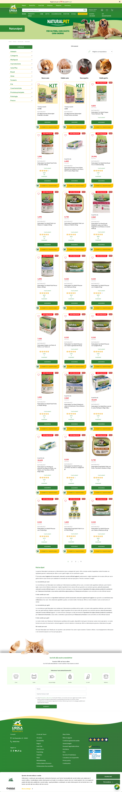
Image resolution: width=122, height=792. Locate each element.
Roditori (106, 682)
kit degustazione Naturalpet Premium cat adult (45, 114)
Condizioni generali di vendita (71, 740)
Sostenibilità (40, 740)
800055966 (16, 741)
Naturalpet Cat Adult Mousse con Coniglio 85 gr (100, 286)
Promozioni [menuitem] (83, 14)
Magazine (58, 5)
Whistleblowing (41, 760)
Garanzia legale (67, 743)
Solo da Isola (20, 41)
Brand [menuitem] (24, 14)
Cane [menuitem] (41, 14)
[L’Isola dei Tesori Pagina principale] (13, 8)
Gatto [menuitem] (47, 14)
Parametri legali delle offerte (71, 746)
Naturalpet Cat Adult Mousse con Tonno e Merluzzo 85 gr (100, 529)
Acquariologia (52, 682)
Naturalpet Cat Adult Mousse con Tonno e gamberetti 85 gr (73, 344)
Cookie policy (67, 763)
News (38, 757)
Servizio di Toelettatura (69, 755)
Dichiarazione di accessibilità (45, 766)
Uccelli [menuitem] (73, 14)
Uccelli (88, 682)
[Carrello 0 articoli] (112, 10)
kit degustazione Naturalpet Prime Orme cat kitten (72, 114)
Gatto (34, 682)
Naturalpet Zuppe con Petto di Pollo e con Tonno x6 (46, 346)
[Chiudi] (119, 1)
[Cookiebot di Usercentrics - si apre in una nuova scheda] (10, 789)
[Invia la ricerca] (85, 10)
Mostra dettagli (26, 788)
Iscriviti (46, 706)
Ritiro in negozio (67, 738)
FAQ (64, 752)
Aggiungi (48, 122)
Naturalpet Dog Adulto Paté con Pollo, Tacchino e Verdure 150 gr (101, 467)
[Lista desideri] (107, 10)
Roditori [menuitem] (66, 14)
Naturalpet (27, 41)
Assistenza (68, 5)
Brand (14, 41)
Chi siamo (39, 738)
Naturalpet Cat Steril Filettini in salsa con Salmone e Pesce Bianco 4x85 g (74, 406)
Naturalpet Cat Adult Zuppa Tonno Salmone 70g (99, 113)
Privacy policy (67, 760)
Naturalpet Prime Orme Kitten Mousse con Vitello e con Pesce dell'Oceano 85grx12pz (73, 169)
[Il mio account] (102, 10)
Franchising (40, 752)
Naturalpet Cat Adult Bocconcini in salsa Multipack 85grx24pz (101, 407)
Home (10, 41)
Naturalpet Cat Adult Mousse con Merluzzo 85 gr (73, 286)
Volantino (50, 5)
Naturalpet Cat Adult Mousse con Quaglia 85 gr (100, 344)
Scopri (70, 1)
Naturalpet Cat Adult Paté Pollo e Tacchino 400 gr (47, 163)
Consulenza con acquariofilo (71, 757)
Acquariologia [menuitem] (56, 14)
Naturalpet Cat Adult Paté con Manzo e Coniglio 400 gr (46, 224)
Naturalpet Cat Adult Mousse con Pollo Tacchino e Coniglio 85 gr (74, 467)
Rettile (70, 682)
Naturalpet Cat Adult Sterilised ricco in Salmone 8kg (100, 163)
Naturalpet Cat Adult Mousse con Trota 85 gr (46, 529)
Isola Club (39, 746)
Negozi (24, 5)
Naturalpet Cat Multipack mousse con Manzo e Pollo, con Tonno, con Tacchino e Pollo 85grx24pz (46, 469)
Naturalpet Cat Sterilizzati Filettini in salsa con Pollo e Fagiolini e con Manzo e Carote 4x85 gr (100, 226)
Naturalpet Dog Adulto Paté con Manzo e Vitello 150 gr (74, 224)
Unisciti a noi (40, 749)
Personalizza (107, 782)
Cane (16, 682)
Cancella (21, 47)
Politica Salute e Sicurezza (44, 763)
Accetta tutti (108, 776)
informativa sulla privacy (46, 697)
